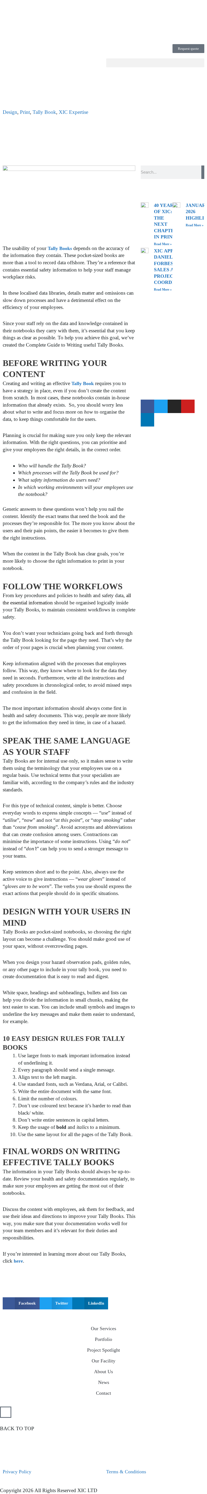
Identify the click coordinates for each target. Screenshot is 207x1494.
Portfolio (103, 1339)
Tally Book (44, 112)
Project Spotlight (103, 1350)
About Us (103, 1371)
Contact (103, 1393)
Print (25, 112)
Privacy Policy (17, 1471)
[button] (155, 62)
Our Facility (103, 1360)
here (18, 1261)
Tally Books (60, 248)
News (103, 1382)
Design (10, 112)
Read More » (163, 244)
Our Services (103, 1328)
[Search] (202, 172)
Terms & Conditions (126, 1471)
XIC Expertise (73, 112)
